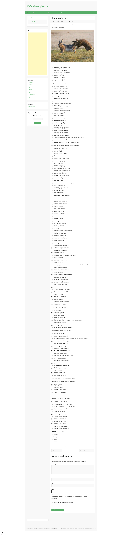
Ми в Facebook (32, 17)
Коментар (54, 464)
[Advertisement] (37, 53)
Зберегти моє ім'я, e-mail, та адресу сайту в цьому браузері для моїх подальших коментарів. (70, 497)
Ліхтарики (31, 86)
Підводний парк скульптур (86, 450)
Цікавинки (31, 97)
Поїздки (30, 91)
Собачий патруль (56, 450)
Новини (30, 89)
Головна (29, 12)
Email (53, 483)
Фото (30, 96)
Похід (30, 92)
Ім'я (52, 477)
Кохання (55, 445)
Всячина (31, 82)
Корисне (45, 12)
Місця (34, 12)
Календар (39, 12)
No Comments (73, 21)
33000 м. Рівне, (31, 106)
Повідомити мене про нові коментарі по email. (62, 502)
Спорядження (32, 94)
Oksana (54, 21)
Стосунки (65, 445)
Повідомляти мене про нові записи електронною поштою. (64, 506)
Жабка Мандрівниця (37, 6)
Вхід (62, 12)
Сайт (52, 489)
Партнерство (51, 12)
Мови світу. (60, 445)
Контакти (58, 12)
